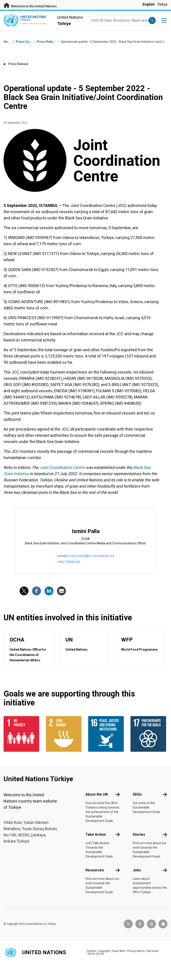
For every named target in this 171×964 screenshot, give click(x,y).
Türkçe (162, 4)
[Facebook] (36, 590)
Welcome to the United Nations (33, 6)
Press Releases (48, 41)
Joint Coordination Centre (62, 467)
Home (8, 41)
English (148, 4)
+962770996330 (68, 562)
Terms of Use (96, 953)
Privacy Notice (136, 951)
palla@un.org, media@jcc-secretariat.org (85, 556)
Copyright (104, 951)
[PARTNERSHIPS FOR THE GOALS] (148, 734)
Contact (91, 951)
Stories (139, 834)
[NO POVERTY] (22, 734)
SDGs (137, 794)
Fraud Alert (118, 951)
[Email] (61, 590)
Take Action (96, 834)
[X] (24, 590)
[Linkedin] (49, 590)
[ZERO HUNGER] (64, 734)
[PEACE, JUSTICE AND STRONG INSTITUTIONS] (106, 734)
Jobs (137, 870)
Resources (95, 870)
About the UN (97, 794)
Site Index (153, 951)
